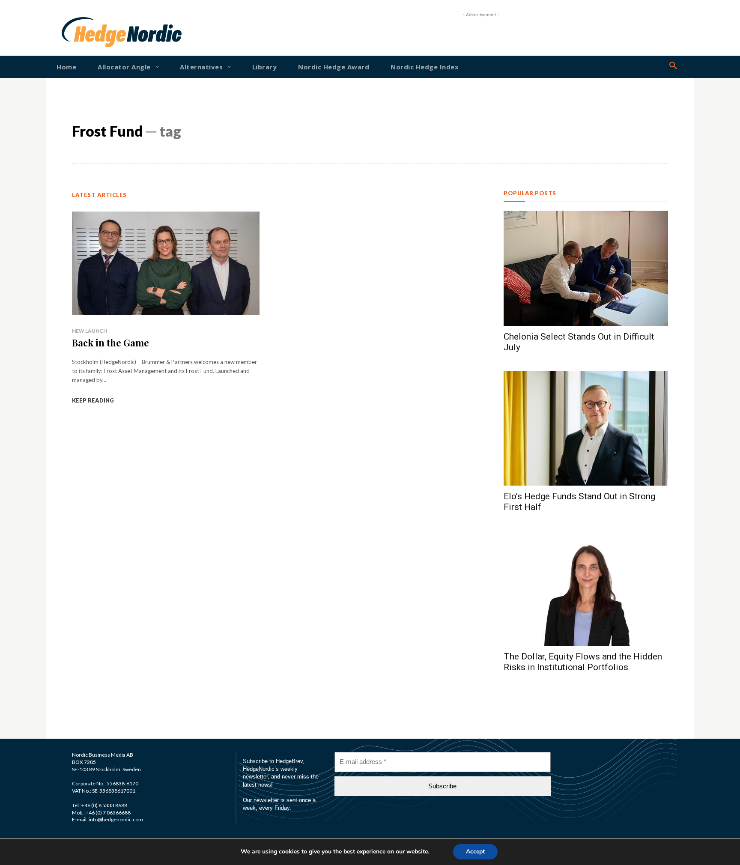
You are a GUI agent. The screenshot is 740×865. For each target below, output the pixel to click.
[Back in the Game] (166, 263)
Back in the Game (110, 342)
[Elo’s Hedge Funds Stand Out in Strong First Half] (586, 428)
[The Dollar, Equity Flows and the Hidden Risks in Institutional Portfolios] (586, 588)
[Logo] (89, 32)
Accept (475, 851)
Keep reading (93, 400)
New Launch (89, 331)
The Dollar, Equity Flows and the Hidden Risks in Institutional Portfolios (583, 661)
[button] (673, 66)
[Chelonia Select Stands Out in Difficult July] (586, 268)
